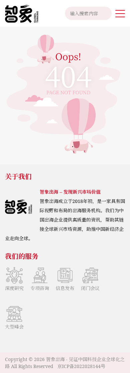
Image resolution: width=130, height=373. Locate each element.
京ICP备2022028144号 (81, 366)
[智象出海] (19, 13)
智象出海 (55, 359)
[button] (120, 13)
